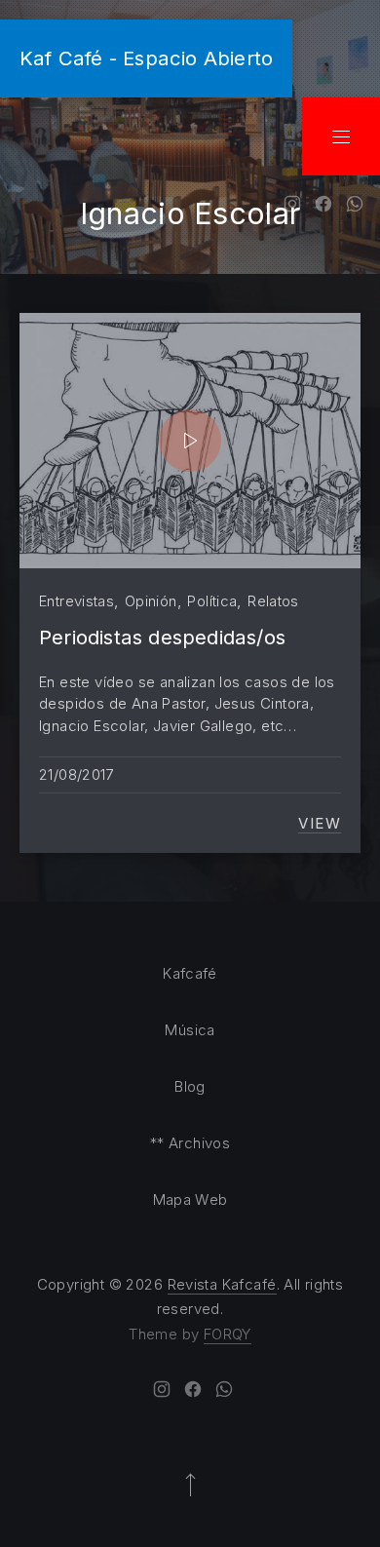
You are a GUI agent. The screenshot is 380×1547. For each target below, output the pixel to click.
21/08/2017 (76, 774)
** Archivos (190, 1143)
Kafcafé (190, 973)
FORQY (227, 1334)
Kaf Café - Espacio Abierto (146, 58)
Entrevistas (76, 601)
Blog (190, 1086)
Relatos (273, 601)
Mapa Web (190, 1199)
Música (189, 1030)
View (319, 823)
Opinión (151, 601)
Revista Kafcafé (222, 1284)
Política (212, 601)
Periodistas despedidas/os (162, 637)
